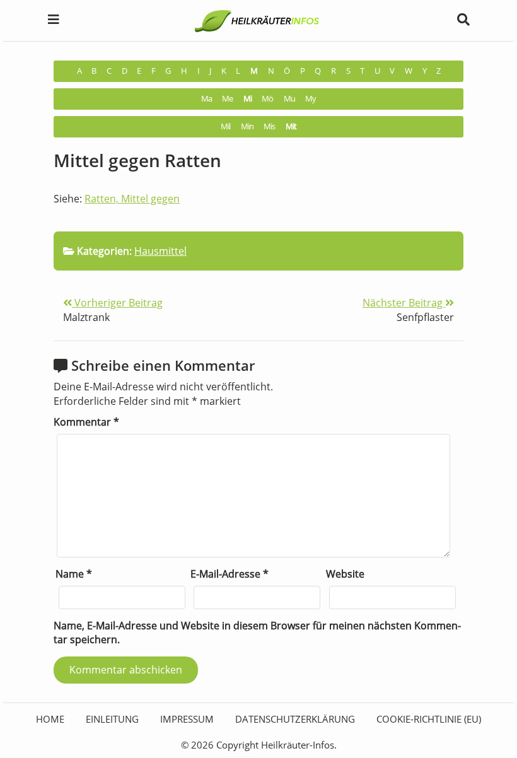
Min (247, 126)
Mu (289, 98)
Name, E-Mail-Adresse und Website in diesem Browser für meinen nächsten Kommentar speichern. (257, 633)
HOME (50, 719)
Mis (269, 126)
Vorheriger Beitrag (117, 303)
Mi (247, 98)
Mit (291, 126)
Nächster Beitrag (404, 303)
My (310, 98)
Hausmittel (160, 251)
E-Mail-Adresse (229, 574)
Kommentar (86, 422)
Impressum (187, 719)
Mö (267, 98)
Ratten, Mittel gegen (132, 199)
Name (73, 574)
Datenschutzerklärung (295, 719)
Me (227, 98)
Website (345, 574)
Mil (225, 126)
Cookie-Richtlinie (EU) (428, 719)
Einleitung (112, 719)
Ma (206, 98)
